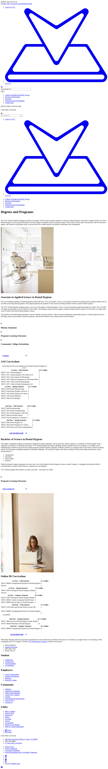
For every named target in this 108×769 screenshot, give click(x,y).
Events (9, 732)
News (9, 730)
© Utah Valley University (13, 743)
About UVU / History (12, 695)
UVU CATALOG (8, 489)
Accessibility (9, 723)
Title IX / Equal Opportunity (14, 727)
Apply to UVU (10, 7)
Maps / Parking (10, 711)
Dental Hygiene (27, 4)
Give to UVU (9, 700)
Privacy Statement (11, 748)
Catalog (5, 356)
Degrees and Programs (12, 97)
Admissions (9, 660)
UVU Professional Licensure (37, 641)
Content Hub (9, 103)
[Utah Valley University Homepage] (11, 4)
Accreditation (9, 665)
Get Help (8, 719)
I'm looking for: (6, 89)
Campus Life (9, 662)
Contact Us (9, 702)
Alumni (7, 697)
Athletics (8, 689)
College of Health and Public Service (17, 95)
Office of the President (12, 693)
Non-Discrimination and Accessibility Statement (21, 752)
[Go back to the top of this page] (2, 767)
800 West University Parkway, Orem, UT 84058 (21, 739)
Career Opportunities (12, 674)
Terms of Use (9, 747)
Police (7, 717)
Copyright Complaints (12, 750)
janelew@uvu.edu (11, 647)
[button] (54, 2)
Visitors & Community (12, 691)
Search (7, 721)
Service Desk (9, 713)
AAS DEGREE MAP (16, 433)
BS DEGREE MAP (17, 634)
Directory (8, 678)
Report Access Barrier (12, 725)
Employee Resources (12, 676)
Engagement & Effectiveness (14, 699)
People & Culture (11, 680)
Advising (8, 99)
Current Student (10, 663)
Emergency (9, 715)
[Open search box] (2, 87)
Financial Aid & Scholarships (15, 101)
